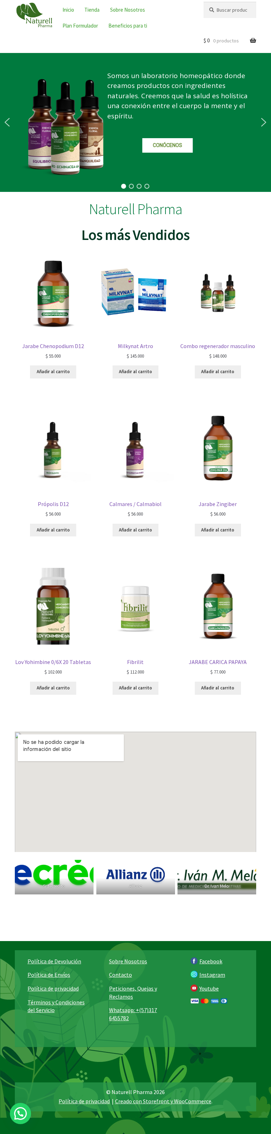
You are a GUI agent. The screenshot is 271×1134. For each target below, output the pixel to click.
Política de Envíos (49, 974)
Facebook (210, 961)
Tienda (92, 9)
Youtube (209, 988)
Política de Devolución (54, 961)
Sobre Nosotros (127, 9)
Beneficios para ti (127, 25)
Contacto (120, 974)
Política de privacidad (53, 988)
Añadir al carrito (53, 372)
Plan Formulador (80, 25)
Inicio (68, 9)
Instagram (212, 974)
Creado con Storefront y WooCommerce (163, 1101)
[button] (7, 122)
